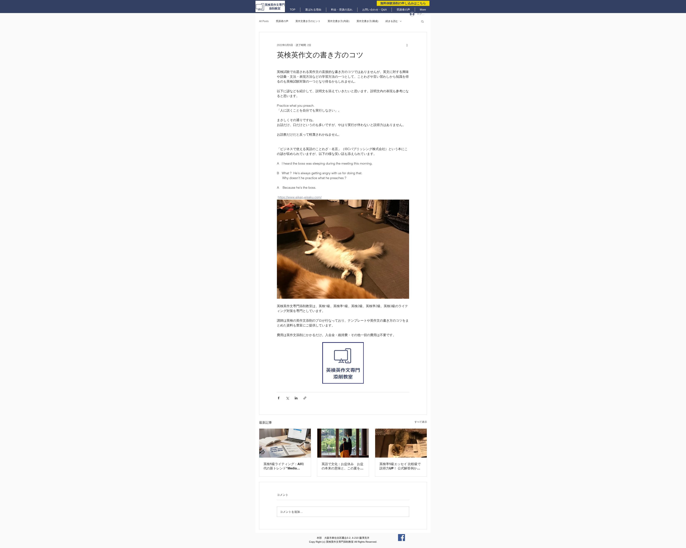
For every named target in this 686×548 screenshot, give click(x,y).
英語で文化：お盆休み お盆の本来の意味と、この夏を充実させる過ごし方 (342, 466)
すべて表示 (420, 421)
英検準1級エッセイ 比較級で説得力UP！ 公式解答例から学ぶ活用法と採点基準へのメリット (400, 466)
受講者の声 (282, 21)
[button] (422, 21)
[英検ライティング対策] (285, 443)
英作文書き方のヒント (307, 21)
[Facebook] (401, 537)
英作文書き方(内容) (338, 21)
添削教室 (274, 8)
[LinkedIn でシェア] (296, 398)
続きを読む (392, 21)
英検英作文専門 (275, 4)
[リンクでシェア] (305, 398)
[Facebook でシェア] (278, 398)
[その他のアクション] (407, 45)
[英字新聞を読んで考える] (401, 443)
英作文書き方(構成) (367, 21)
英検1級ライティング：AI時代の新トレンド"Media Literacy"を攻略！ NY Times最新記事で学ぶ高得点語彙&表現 (284, 466)
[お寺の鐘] (343, 443)
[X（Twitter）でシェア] (287, 398)
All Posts (264, 21)
